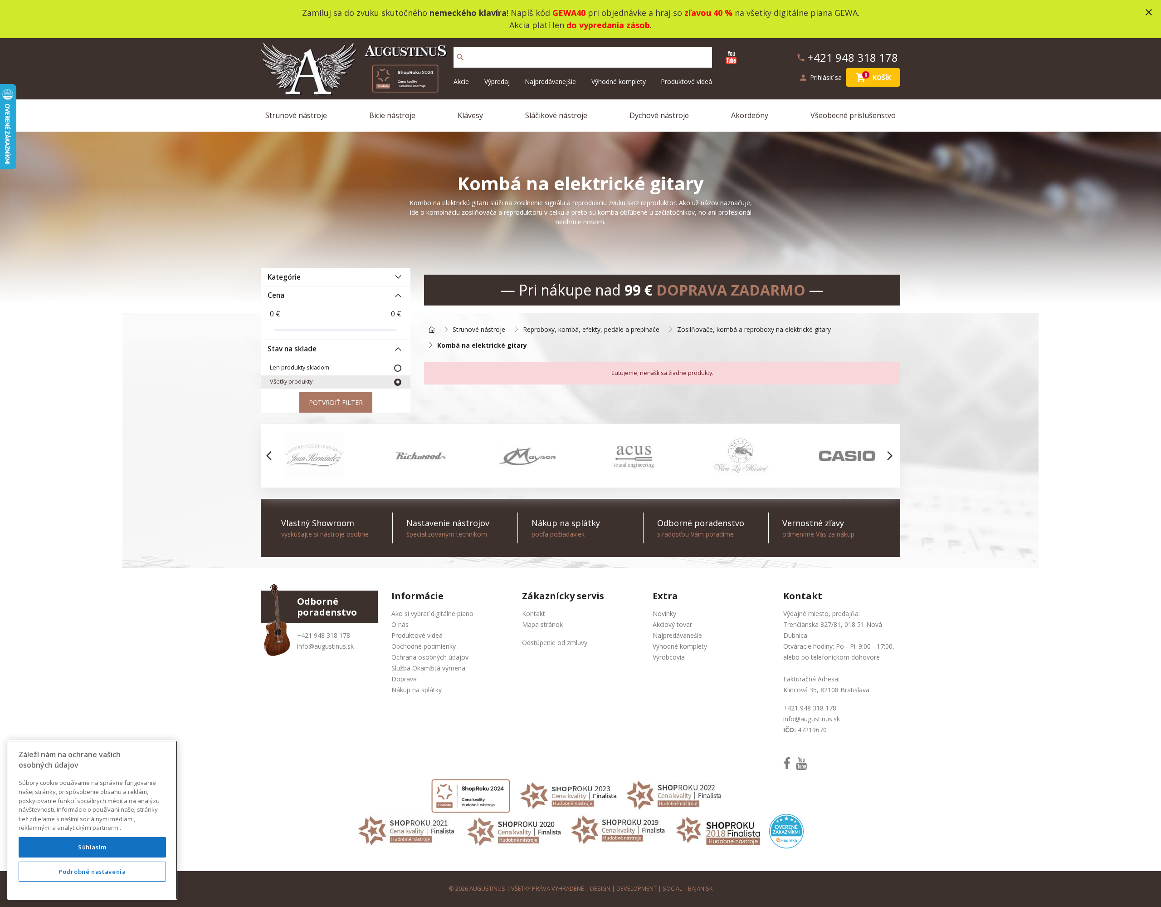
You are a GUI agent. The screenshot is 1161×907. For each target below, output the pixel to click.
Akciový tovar (672, 624)
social (672, 888)
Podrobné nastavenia (92, 872)
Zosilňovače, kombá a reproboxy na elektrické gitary (754, 329)
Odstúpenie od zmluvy (554, 642)
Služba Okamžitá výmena (428, 668)
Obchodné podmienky (423, 646)
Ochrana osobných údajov (429, 657)
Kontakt (533, 613)
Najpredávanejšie (550, 81)
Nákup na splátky (416, 689)
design (600, 888)
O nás (400, 624)
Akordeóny (749, 115)
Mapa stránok (542, 624)
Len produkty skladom (299, 367)
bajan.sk (700, 888)
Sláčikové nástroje (556, 115)
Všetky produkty (291, 381)
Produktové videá (686, 81)
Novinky (664, 613)
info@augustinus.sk (325, 646)
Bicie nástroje (392, 115)
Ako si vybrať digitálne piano (432, 613)
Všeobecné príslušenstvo (853, 115)
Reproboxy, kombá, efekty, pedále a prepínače (591, 329)
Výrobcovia (669, 657)
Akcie (461, 81)
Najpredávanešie (677, 635)
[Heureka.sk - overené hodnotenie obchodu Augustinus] (786, 830)
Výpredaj (497, 81)
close (1148, 12)
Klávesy (470, 115)
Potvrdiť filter (336, 402)
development (636, 888)
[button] (271, 456)
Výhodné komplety (618, 81)
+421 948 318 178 (323, 635)
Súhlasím (92, 847)
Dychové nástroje (659, 115)
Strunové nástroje (296, 115)
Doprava (404, 679)
